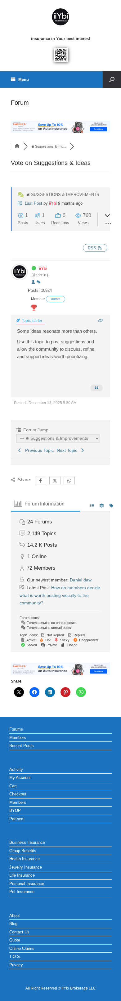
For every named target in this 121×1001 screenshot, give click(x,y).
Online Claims (21, 948)
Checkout (17, 794)
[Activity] (38, 282)
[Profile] (33, 282)
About (14, 915)
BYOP (15, 810)
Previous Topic (38, 450)
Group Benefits (22, 850)
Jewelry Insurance (25, 867)
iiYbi (53, 203)
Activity (16, 769)
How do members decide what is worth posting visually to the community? (60, 595)
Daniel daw (81, 579)
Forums (16, 729)
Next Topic (68, 450)
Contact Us (19, 932)
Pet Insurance (21, 891)
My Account (20, 777)
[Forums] (17, 146)
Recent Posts (21, 745)
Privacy (16, 965)
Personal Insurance (26, 883)
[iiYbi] (60, 17)
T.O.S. (15, 956)
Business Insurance (27, 842)
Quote (14, 940)
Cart (13, 786)
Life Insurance (22, 875)
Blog (13, 923)
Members (17, 737)
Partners (17, 818)
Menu (23, 79)
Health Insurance (24, 858)
